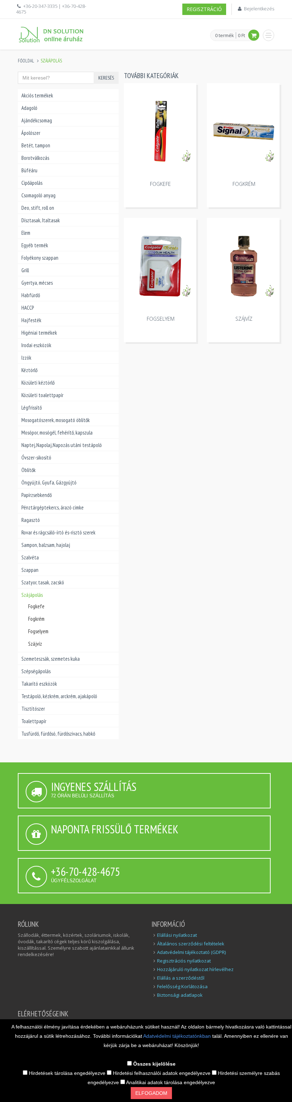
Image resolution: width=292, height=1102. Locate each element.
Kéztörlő (29, 370)
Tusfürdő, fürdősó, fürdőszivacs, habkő (58, 733)
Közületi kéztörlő (37, 382)
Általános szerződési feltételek (190, 943)
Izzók (26, 357)
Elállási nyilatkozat (177, 935)
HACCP (27, 307)
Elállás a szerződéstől (180, 978)
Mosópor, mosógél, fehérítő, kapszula (57, 432)
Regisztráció (204, 9)
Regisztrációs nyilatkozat (184, 961)
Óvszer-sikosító (36, 457)
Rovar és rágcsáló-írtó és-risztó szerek (58, 532)
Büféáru (29, 170)
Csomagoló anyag (38, 195)
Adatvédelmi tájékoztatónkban (177, 1036)
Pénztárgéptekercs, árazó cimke (52, 507)
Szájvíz (35, 643)
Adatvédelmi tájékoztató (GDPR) (191, 952)
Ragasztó (30, 520)
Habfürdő (30, 295)
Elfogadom (151, 1093)
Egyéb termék (34, 245)
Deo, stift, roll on (37, 207)
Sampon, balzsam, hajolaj (45, 545)
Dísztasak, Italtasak (40, 220)
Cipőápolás (31, 182)
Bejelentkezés (259, 8)
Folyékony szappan (39, 257)
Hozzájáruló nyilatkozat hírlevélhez (195, 969)
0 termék (224, 36)
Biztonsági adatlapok (180, 995)
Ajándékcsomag (36, 120)
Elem (25, 232)
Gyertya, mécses (37, 282)
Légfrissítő (31, 407)
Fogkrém (36, 618)
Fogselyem (38, 631)
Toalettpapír (33, 721)
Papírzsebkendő (36, 495)
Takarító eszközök (39, 683)
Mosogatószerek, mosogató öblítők (55, 420)
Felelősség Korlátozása (182, 986)
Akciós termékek (37, 95)
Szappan (29, 570)
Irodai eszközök (36, 345)
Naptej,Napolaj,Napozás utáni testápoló (61, 445)
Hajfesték (31, 320)
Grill (25, 270)
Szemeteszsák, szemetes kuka (50, 658)
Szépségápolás (36, 671)
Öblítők (28, 470)
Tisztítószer (33, 708)
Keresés (106, 78)
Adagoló (29, 108)
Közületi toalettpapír (42, 395)
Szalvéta (30, 557)
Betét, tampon (35, 145)
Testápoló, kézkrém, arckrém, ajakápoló (59, 696)
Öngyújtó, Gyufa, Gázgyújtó (49, 482)
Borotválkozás (35, 157)
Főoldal (26, 61)
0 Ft (241, 35)
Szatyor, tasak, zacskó (42, 582)
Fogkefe (36, 606)
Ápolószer (30, 133)
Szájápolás (32, 594)
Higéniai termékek (39, 332)
